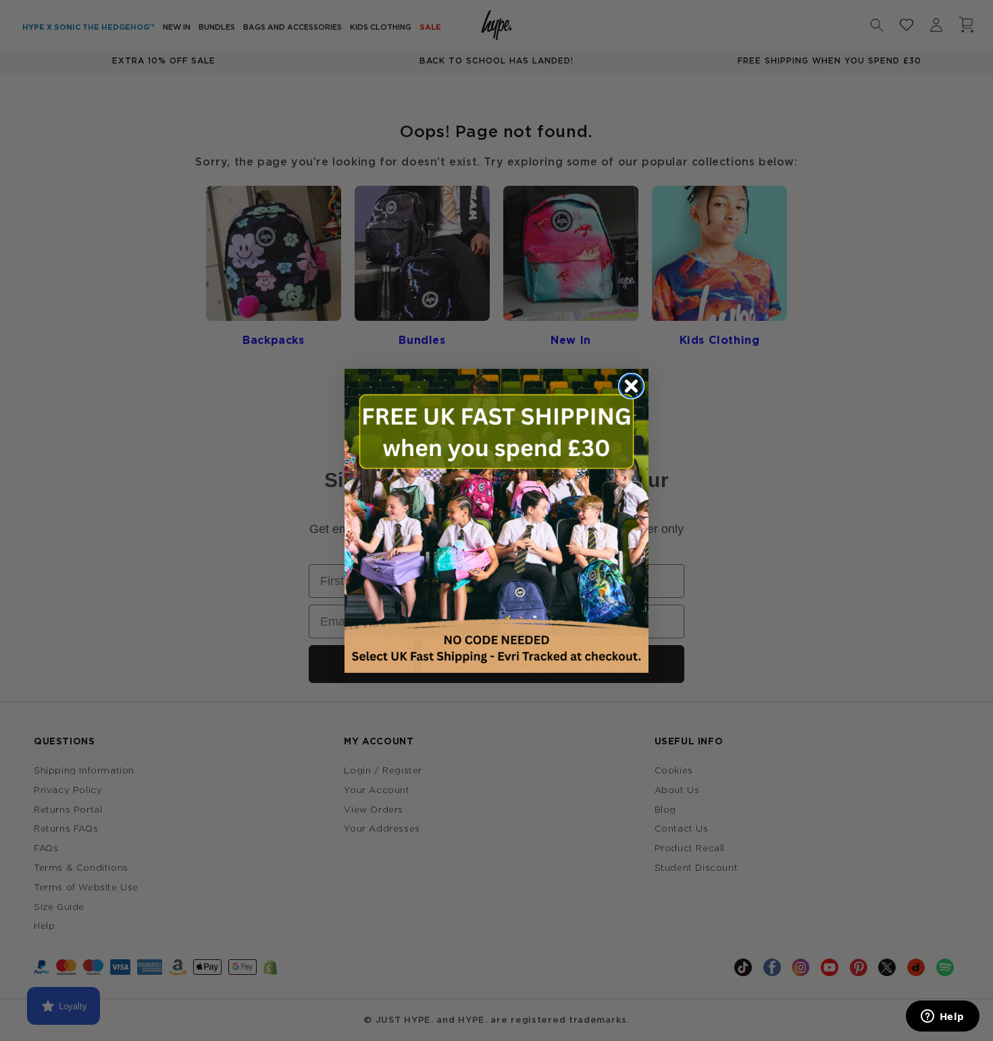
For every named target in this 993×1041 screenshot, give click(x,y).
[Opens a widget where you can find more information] (942, 1017)
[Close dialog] (631, 386)
